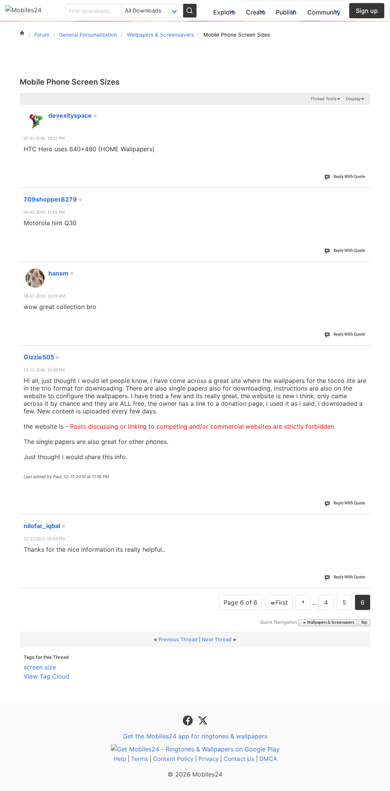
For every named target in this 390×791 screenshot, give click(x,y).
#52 (363, 195)
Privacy (208, 758)
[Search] (190, 11)
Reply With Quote (349, 177)
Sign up (367, 10)
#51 (363, 111)
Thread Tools (323, 98)
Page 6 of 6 (240, 602)
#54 (363, 353)
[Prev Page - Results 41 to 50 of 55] (303, 602)
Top (364, 623)
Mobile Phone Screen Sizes (70, 81)
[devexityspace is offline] (35, 120)
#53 (363, 269)
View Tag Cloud (46, 676)
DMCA (268, 758)
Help (119, 758)
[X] (203, 720)
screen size (40, 667)
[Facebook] (189, 720)
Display (353, 98)
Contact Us (239, 758)
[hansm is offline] (35, 278)
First (281, 602)
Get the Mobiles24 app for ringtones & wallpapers (195, 736)
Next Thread (217, 639)
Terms (139, 758)
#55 (363, 521)
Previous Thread (177, 639)
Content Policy (173, 758)
